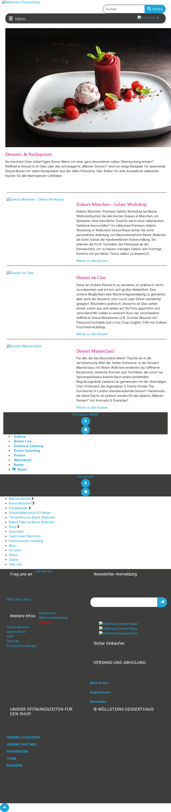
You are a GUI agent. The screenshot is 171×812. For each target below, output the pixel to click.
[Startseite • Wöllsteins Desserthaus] (85, 2)
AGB (10, 636)
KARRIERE (14, 766)
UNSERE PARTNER (21, 745)
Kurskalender (18, 508)
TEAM (11, 759)
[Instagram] (118, 628)
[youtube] (118, 633)
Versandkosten (18, 627)
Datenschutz (16, 632)
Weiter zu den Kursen (92, 261)
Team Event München (25, 536)
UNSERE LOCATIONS (23, 737)
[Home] (85, 430)
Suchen (157, 9)
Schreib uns (44, 571)
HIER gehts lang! (19, 599)
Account (15, 550)
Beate (13, 555)
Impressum (47, 613)
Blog (12, 546)
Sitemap (13, 641)
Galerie (14, 560)
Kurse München (20, 503)
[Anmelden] (162, 602)
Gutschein (16, 531)
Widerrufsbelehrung (53, 618)
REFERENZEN (17, 751)
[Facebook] (118, 624)
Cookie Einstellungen (22, 646)
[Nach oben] (4, 807)
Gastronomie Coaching (26, 541)
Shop (12, 527)
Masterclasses (20, 499)
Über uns (15, 564)
